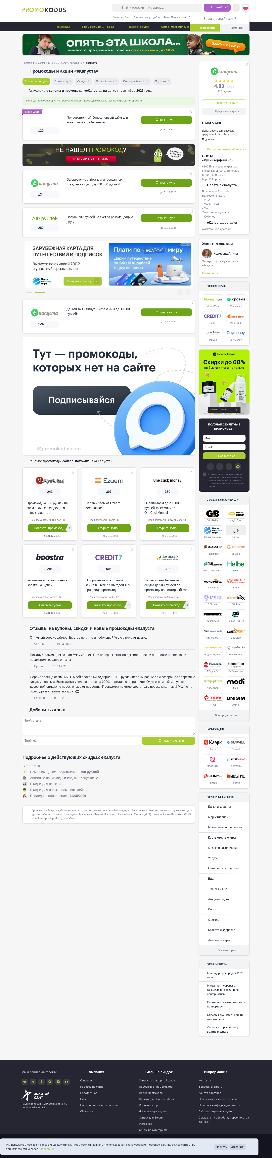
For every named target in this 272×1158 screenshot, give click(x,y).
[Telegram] (210, 466)
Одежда (213, 919)
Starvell (236, 749)
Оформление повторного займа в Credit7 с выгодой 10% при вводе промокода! (108, 584)
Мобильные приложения (224, 827)
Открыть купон (166, 119)
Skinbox (235, 604)
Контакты (205, 1080)
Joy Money (236, 340)
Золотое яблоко (122, 17)
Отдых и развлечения (222, 847)
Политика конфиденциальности (219, 1105)
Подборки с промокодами (156, 1086)
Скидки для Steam (151, 1117)
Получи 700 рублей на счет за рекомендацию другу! (100, 219)
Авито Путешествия (175, 17)
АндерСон (213, 688)
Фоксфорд (212, 587)
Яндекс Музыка (212, 654)
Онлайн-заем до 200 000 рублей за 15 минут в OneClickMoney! (162, 507)
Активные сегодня (36, 81)
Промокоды (62, 26)
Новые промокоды (151, 1092)
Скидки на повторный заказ (157, 1080)
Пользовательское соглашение (219, 1099)
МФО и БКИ (77, 63)
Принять (221, 1146)
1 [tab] (31, 293)
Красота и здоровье (221, 930)
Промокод (63, 81)
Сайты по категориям (153, 1129)
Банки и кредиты (60, 63)
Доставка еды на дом (153, 1111)
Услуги (212, 858)
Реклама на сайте (92, 1086)
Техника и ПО (217, 888)
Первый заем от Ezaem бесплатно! (102, 505)
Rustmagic (236, 766)
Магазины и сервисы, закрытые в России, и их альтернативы (223, 990)
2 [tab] (42, 293)
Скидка (83, 81)
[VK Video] (58, 1082)
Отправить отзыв (171, 740)
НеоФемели (236, 654)
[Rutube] (66, 1082)
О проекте (87, 1080)
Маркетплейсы (218, 817)
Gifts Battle (212, 520)
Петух (235, 537)
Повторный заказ (136, 81)
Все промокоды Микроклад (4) (47, 519)
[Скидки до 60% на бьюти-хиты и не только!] (224, 382)
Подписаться (226, 455)
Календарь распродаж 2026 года (225, 975)
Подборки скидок (137, 26)
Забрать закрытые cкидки (215, 1111)
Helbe (236, 570)
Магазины (43, 63)
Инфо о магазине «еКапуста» (226, 149)
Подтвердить (207, 27)
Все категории (226, 950)
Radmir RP (213, 553)
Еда (210, 878)
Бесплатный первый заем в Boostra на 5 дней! (47, 582)
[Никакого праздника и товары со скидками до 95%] (136, 44)
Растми (236, 783)
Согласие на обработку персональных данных (224, 1119)
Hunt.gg (212, 783)
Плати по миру (142, 17)
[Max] (238, 466)
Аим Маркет (212, 637)
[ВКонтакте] (219, 466)
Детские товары (218, 940)
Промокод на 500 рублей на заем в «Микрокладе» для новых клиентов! (47, 507)
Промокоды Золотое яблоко (157, 1099)
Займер (212, 340)
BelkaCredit (235, 323)
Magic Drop (236, 520)
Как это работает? (210, 1092)
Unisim (236, 705)
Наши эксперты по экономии (99, 1105)
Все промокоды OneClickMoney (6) (167, 519)
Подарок (162, 81)
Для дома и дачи (219, 899)
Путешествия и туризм (223, 868)
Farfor (236, 587)
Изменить (237, 27)
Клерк (212, 749)
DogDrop (236, 637)
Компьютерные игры (221, 837)
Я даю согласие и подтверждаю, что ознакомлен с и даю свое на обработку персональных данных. (226, 480)
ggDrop (157, 17)
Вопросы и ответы (210, 1086)
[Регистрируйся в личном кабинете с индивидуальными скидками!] (108, 264)
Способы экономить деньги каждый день (225, 1017)
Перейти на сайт (227, 102)
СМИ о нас (87, 1111)
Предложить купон (227, 111)
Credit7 (213, 323)
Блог (83, 1099)
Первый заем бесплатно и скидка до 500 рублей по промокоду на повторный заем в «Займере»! (167, 585)
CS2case (213, 604)
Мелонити (212, 766)
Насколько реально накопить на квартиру (226, 1004)
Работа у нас (88, 1092)
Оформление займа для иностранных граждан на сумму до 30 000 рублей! (94, 182)
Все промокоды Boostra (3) (45, 597)
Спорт (211, 909)
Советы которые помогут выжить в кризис (223, 1029)
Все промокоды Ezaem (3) (104, 519)
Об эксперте (210, 273)
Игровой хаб (219, 7)
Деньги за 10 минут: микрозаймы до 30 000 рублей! (98, 311)
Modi (236, 688)
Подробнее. (47, 1148)
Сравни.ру (236, 306)
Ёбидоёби (212, 671)
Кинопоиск (213, 621)
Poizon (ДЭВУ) (236, 621)
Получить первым (91, 159)
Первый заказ (106, 81)
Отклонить (237, 1146)
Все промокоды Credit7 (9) (104, 597)
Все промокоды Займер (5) (163, 597)
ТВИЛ (212, 705)
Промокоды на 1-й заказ (97, 26)
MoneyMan (213, 306)
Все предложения (226, 715)
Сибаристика (235, 671)
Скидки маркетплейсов (175, 26)
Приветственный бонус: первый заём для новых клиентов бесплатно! (97, 120)
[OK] (229, 466)
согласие (212, 483)
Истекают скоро (149, 1105)
